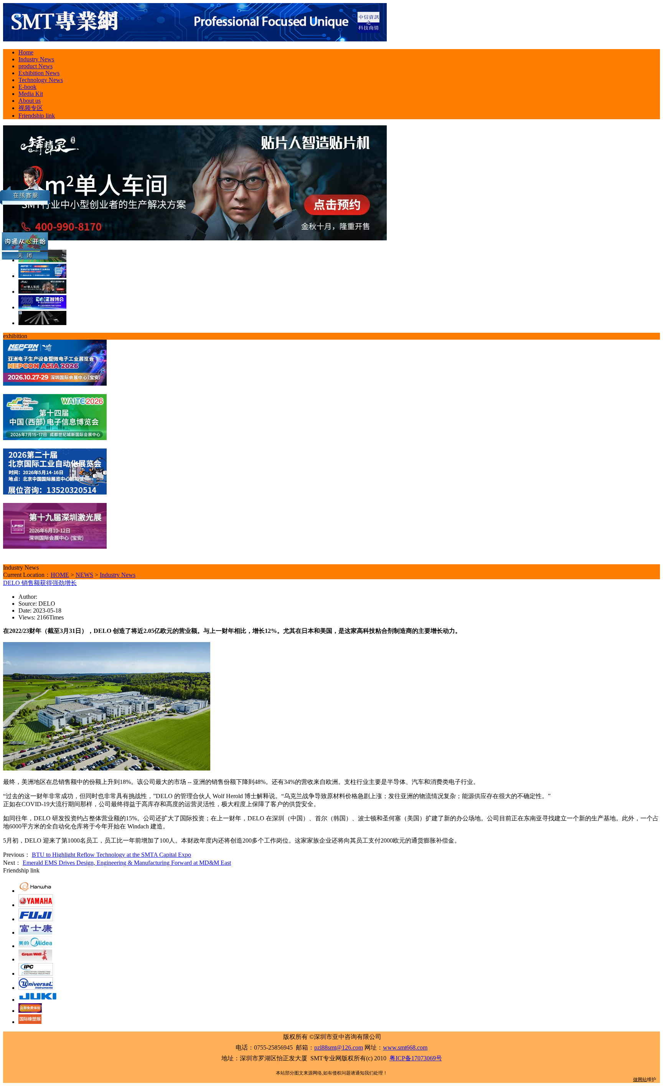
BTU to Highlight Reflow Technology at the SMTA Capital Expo (111, 854)
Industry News (117, 575)
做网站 (640, 1079)
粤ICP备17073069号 (415, 1058)
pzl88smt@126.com (338, 1047)
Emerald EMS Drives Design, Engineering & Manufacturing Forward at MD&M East (127, 862)
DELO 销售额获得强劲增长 (40, 583)
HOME (60, 575)
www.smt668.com (405, 1047)
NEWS (84, 575)
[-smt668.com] (195, 39)
